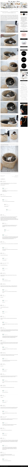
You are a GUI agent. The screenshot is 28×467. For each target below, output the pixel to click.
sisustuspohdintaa (23, 87)
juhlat (25, 85)
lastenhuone (24, 85)
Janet (3, 327)
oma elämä (23, 84)
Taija (3, 194)
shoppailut (25, 97)
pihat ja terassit (22, 88)
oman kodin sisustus (7, 173)
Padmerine (4, 385)
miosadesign (23, 96)
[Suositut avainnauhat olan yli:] (23, 114)
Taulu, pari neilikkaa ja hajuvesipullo (15, 176)
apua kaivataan (25, 86)
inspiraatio (22, 86)
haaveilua (26, 96)
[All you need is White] (14, 4)
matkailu (22, 97)
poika (26, 87)
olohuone (3, 173)
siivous (25, 84)
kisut (1, 173)
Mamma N (3, 405)
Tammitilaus (3, 176)
